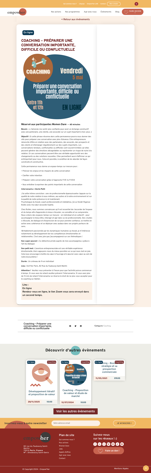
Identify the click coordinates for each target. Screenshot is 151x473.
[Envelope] (122, 444)
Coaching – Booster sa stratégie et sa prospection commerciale (109, 368)
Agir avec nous (65, 455)
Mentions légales (121, 468)
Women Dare (64, 446)
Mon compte (114, 4)
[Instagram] (104, 444)
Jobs (61, 449)
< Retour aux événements (75, 19)
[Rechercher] (136, 4)
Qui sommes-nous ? (70, 4)
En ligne (28, 32)
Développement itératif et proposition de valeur (41, 393)
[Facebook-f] (95, 444)
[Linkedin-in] (99, 444)
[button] (70, 326)
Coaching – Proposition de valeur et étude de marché (75, 393)
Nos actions (63, 443)
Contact (103, 4)
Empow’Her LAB (92, 4)
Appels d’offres (65, 452)
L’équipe (82, 4)
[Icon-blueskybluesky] (108, 444)
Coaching (107, 326)
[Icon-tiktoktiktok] (117, 444)
